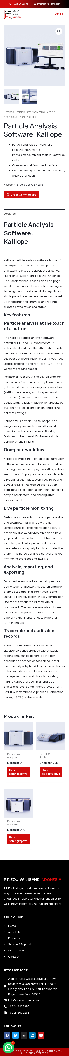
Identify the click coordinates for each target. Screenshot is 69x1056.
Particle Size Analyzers (30, 112)
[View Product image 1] (11, 96)
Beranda (9, 112)
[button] (58, 31)
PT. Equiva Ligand (32, 879)
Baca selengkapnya (18, 772)
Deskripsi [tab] (10, 213)
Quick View (18, 747)
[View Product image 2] (29, 96)
